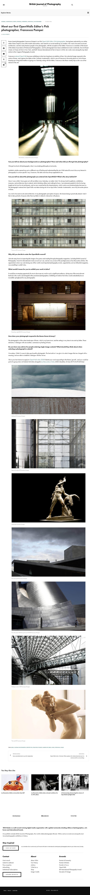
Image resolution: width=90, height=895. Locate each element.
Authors (33, 865)
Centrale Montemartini (20, 747)
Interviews (24, 21)
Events (14, 21)
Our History (34, 863)
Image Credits (35, 872)
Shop (32, 870)
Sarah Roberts (6, 34)
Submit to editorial (8, 863)
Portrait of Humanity (65, 860)
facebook (46, 816)
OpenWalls (30, 21)
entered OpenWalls (21, 56)
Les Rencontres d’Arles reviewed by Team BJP (13, 793)
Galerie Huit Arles (46, 747)
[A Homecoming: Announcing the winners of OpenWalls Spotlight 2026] (75, 782)
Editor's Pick (29, 747)
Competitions (9, 21)
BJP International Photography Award (70, 870)
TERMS (5, 890)
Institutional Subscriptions (10, 870)
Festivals (19, 21)
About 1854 (34, 860)
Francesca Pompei (37, 747)
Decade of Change (65, 872)
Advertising (6, 867)
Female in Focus (64, 865)
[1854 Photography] (45, 4)
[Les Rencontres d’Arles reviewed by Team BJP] (15, 782)
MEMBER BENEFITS (12, 874)
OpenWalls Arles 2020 (37, 360)
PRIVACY (9, 890)
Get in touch (6, 860)
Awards (3, 21)
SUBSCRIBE (14, 890)
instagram (17, 816)
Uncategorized (37, 21)
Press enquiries (7, 865)
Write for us (34, 867)
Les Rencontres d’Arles (48, 362)
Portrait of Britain (64, 863)
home (53, 747)
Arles (12, 747)
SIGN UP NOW (11, 848)
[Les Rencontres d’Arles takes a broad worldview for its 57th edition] (45, 782)
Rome (62, 747)
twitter (74, 816)
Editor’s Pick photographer (57, 41)
